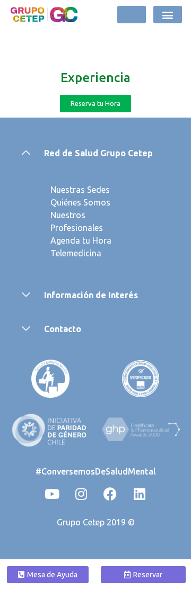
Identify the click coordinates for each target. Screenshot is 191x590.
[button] (168, 14)
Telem (62, 253)
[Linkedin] (139, 494)
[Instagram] (81, 494)
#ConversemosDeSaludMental (96, 471)
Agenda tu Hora (80, 240)
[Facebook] (110, 494)
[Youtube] (52, 494)
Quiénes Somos (80, 202)
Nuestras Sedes (80, 189)
